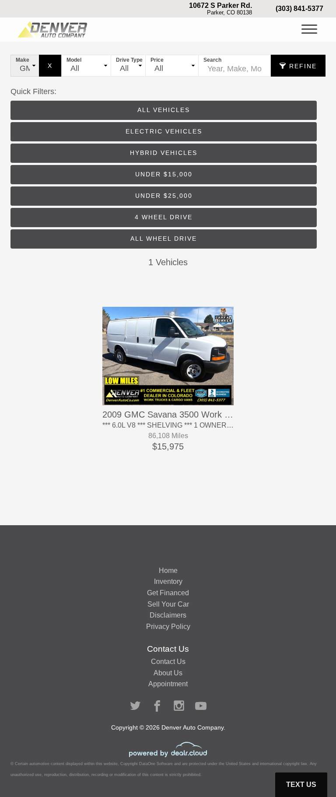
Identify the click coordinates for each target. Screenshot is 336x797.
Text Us (301, 784)
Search (212, 60)
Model (73, 60)
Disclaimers (168, 615)
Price (157, 60)
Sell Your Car (168, 604)
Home (168, 570)
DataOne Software (156, 764)
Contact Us (168, 661)
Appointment (168, 684)
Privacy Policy (168, 626)
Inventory (168, 581)
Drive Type (129, 60)
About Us (168, 673)
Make (22, 60)
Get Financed (168, 593)
